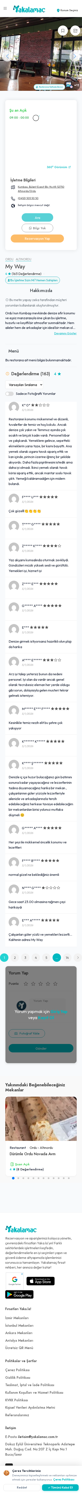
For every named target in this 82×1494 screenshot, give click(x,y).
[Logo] (21, 1230)
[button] (74, 56)
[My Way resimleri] (41, 54)
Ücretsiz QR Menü (19, 1348)
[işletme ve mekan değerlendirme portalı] (5, 8)
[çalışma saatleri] (36, 118)
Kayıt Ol (46, 1017)
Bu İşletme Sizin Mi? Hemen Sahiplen (34, 280)
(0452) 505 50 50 (28, 198)
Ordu (9, 259)
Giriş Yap (58, 1011)
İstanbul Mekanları (19, 1325)
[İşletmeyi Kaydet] (63, 30)
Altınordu (23, 259)
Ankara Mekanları (18, 1333)
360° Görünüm (57, 167)
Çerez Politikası (17, 1370)
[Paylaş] (75, 30)
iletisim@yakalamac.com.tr (38, 1437)
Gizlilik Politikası (17, 1377)
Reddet (22, 1487)
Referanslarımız (17, 1415)
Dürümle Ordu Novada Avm (33, 1153)
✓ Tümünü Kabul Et (60, 1487)
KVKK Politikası (16, 1400)
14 (67, 957)
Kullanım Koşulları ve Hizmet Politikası (34, 1392)
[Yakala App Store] (40, 1281)
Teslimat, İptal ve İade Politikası (29, 1385)
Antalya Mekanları (19, 1340)
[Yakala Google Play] (19, 1294)
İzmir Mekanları (17, 1318)
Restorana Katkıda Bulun (50, 87)
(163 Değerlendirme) (26, 274)
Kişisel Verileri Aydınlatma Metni (30, 1407)
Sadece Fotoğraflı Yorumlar (36, 393)
